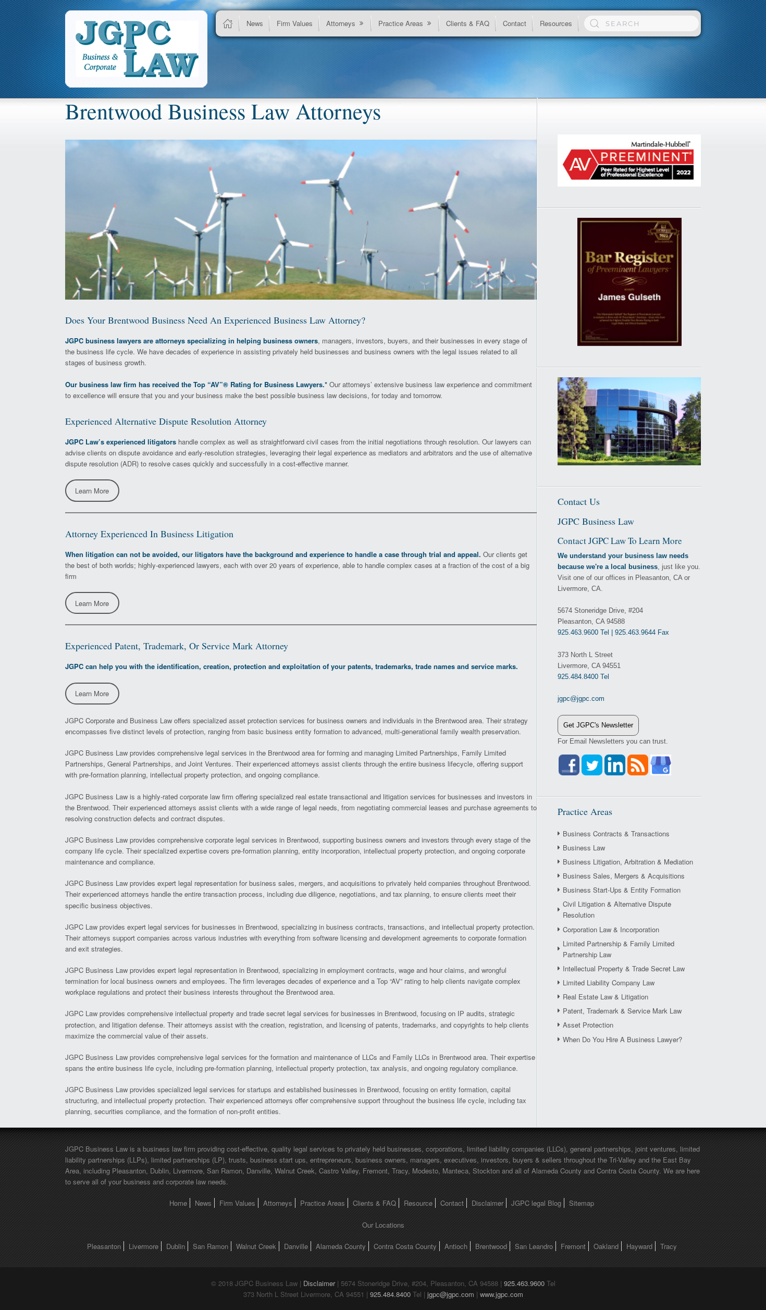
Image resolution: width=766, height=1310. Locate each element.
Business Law (584, 847)
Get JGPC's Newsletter (598, 725)
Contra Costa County (405, 1246)
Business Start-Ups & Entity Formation (622, 890)
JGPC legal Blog (536, 1203)
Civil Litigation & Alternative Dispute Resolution (617, 909)
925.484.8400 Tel (583, 677)
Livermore (143, 1246)
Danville (296, 1246)
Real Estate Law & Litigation (605, 997)
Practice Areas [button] (400, 23)
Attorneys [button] (340, 23)
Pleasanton (104, 1246)
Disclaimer (487, 1203)
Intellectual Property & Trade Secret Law (624, 968)
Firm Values (295, 23)
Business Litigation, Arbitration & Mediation (628, 862)
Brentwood (491, 1246)
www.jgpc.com (501, 1294)
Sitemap (581, 1203)
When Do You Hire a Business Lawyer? (622, 1039)
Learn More (92, 491)
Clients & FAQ (467, 23)
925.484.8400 (390, 1294)
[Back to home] (136, 49)
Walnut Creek (256, 1246)
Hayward (639, 1246)
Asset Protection (588, 1025)
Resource (418, 1203)
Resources (556, 23)
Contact (514, 23)
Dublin (175, 1246)
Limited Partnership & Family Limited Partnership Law (618, 948)
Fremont (573, 1246)
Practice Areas (322, 1203)
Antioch (455, 1246)
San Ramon (210, 1246)
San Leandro (534, 1246)
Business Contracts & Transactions (616, 833)
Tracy (668, 1246)
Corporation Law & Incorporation (611, 929)
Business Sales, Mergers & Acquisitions (624, 876)
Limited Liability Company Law (608, 982)
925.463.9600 (524, 1283)
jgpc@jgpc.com (450, 1294)
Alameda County (341, 1246)
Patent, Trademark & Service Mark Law (622, 1011)
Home (178, 1203)
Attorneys (277, 1203)
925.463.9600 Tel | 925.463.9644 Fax (613, 632)
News (254, 23)
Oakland (606, 1246)
